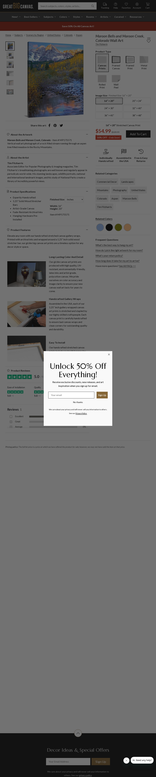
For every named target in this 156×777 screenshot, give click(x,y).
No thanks (78, 402)
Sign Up (102, 395)
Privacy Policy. (81, 413)
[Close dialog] (109, 354)
